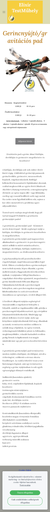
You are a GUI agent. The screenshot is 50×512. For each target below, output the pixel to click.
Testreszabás (25, 485)
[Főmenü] (4, 12)
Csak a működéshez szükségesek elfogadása (25, 501)
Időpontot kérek (25, 141)
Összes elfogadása (25, 493)
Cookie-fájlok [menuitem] (25, 470)
